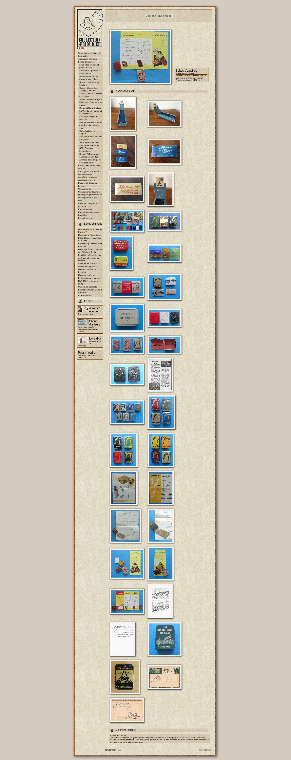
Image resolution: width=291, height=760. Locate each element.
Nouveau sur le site (87, 275)
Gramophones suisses (88, 197)
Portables (82, 215)
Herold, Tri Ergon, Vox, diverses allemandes (89, 155)
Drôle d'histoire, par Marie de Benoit (89, 239)
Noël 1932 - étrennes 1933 (88, 282)
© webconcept (205, 750)
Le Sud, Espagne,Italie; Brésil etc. (90, 118)
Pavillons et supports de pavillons (89, 204)
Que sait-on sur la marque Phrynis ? (90, 230)
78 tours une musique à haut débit (89, 54)
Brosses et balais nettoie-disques (89, 167)
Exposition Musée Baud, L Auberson (90, 291)
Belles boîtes (85, 73)
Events (81, 186)
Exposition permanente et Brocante (90, 245)
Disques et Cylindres (87, 183)
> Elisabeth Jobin (118, 735)
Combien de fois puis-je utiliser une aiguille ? (89, 265)
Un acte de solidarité (87, 287)
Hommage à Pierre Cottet (89, 235)
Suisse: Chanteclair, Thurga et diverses (88, 89)
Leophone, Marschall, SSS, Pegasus (89, 146)
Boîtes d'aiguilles (86, 62)
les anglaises (85, 151)
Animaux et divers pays (90, 160)
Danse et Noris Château (90, 108)
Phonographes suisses (88, 212)
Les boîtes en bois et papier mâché (89, 66)
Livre (80, 200)
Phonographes (85, 209)
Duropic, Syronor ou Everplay (87, 270)
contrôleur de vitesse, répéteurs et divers (88, 178)
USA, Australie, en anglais (87, 132)
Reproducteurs (85, 218)
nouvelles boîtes (86, 163)
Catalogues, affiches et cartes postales (88, 172)
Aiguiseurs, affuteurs (87, 59)
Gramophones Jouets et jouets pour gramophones (90, 193)
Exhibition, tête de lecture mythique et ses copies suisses (90, 258)
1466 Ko (197, 80)
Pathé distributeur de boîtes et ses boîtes (89, 77)
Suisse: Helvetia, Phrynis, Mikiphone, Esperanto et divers (91, 102)
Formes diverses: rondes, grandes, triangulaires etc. (90, 125)
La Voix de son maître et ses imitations (90, 112)
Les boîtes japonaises (89, 70)
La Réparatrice (85, 295)
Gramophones (84, 189)
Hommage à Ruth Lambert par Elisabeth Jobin (90, 250)
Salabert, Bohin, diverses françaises (90, 138)
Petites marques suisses (89, 278)
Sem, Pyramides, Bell (89, 142)
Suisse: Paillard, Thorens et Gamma (90, 95)
